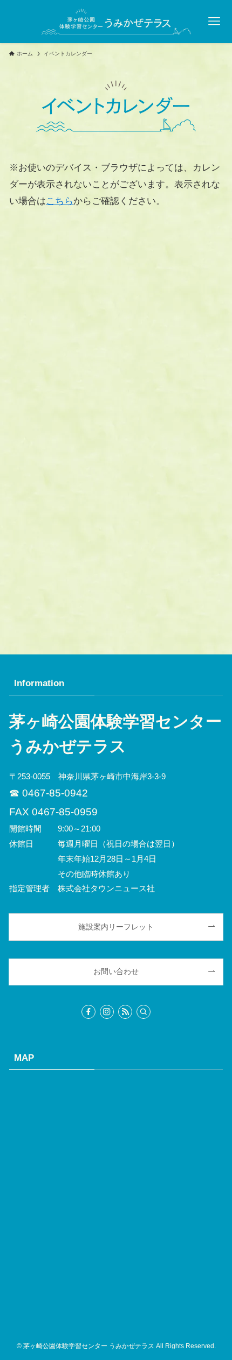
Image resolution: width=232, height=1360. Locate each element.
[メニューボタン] (214, 21)
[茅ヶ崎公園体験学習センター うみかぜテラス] (116, 21)
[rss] (125, 1012)
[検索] (144, 1012)
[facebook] (88, 1012)
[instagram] (107, 1012)
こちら (59, 200)
